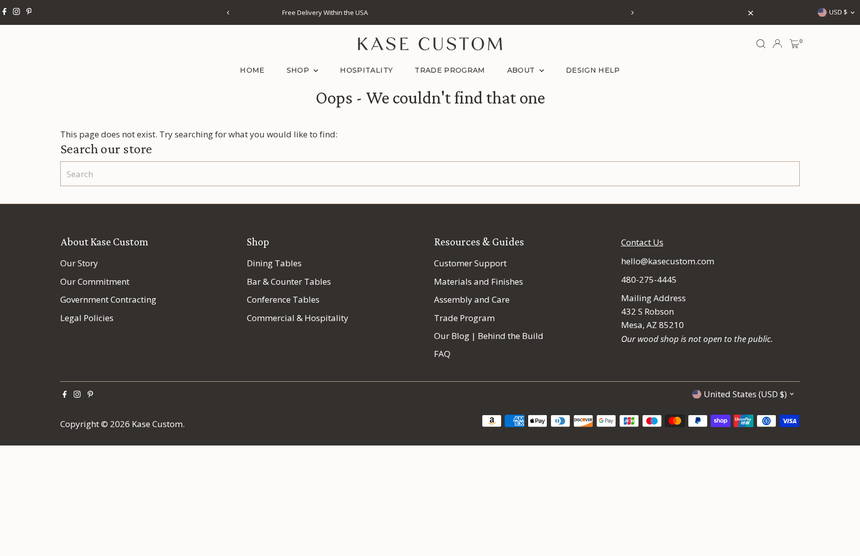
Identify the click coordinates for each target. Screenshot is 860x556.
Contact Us (642, 242)
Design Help (593, 70)
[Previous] (228, 12)
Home (252, 70)
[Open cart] (794, 43)
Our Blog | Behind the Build (488, 335)
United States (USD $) (745, 394)
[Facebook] (4, 12)
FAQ (442, 353)
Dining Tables (274, 263)
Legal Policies (86, 318)
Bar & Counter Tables (289, 281)
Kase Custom (157, 424)
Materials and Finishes (478, 281)
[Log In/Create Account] (777, 43)
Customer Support (470, 263)
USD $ (838, 11)
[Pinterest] (29, 12)
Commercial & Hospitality (297, 318)
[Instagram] (16, 12)
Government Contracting (108, 299)
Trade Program (450, 70)
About (522, 70)
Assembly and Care (472, 299)
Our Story (79, 263)
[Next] (632, 12)
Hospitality (366, 70)
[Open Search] (760, 43)
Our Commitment (94, 281)
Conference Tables (283, 299)
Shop (299, 70)
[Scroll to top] (840, 529)
